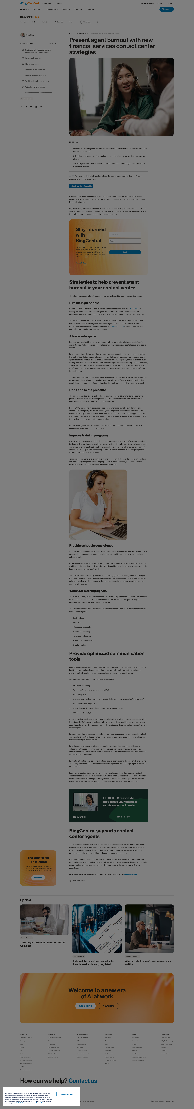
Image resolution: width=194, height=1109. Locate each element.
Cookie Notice (20, 1103)
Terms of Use (40, 1103)
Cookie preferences (67, 1094)
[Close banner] (78, 1089)
